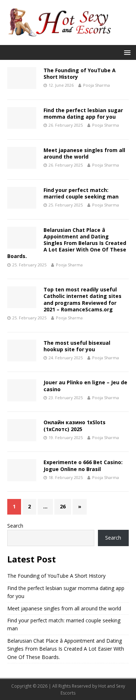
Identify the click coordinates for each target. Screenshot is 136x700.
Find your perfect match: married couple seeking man (81, 193)
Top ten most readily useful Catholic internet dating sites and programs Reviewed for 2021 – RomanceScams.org (82, 299)
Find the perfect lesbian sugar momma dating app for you (83, 113)
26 (63, 506)
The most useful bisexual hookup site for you (77, 346)
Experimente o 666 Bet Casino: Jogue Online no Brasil (83, 465)
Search (15, 525)
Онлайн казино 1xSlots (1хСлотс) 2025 (75, 425)
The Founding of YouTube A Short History (80, 73)
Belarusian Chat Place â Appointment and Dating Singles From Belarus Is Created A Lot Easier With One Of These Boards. (66, 243)
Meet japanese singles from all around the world (84, 153)
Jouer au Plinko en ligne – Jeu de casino (85, 385)
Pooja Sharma (96, 85)
